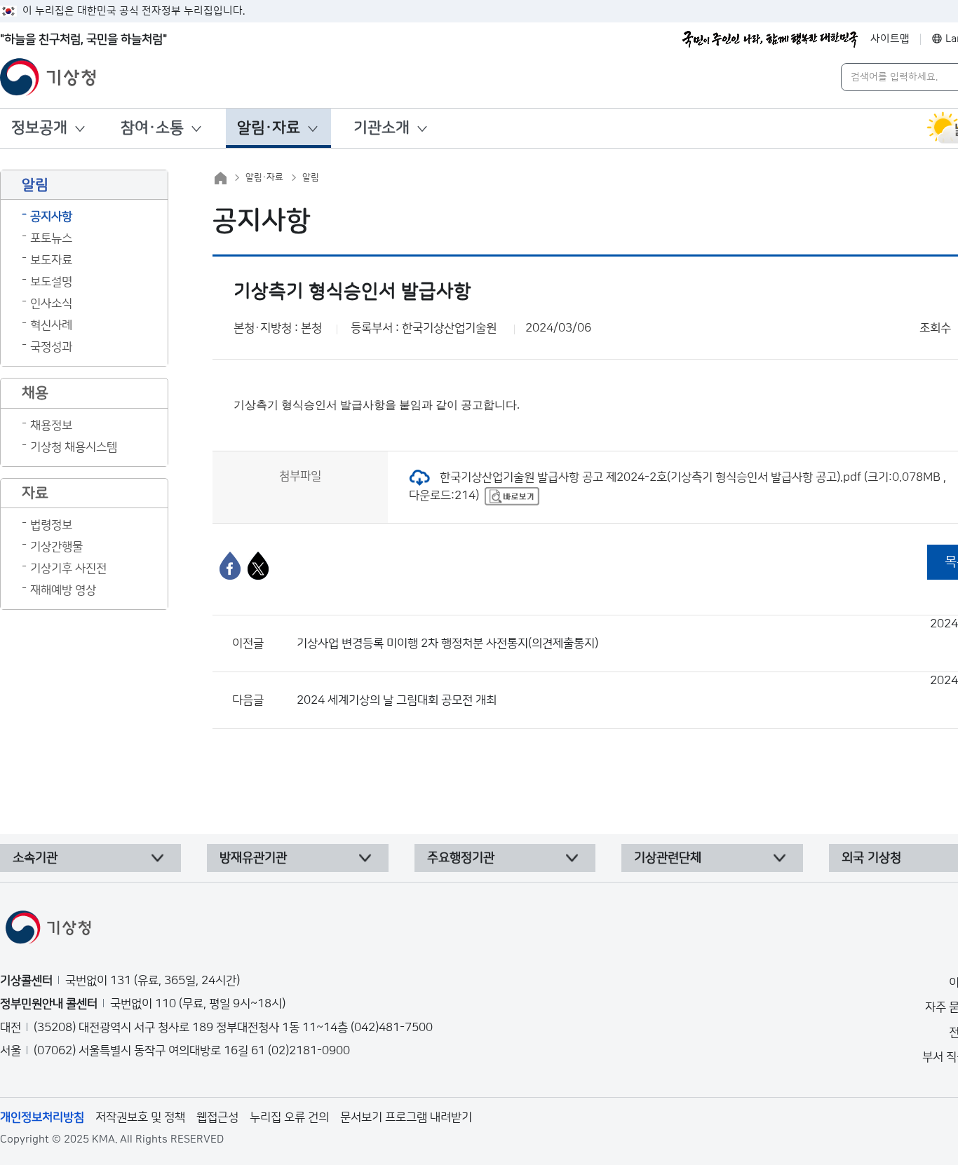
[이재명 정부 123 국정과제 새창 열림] (770, 39)
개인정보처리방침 (42, 1117)
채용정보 (51, 425)
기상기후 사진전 (68, 568)
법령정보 (51, 525)
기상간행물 (56, 546)
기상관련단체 (667, 858)
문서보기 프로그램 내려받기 (406, 1117)
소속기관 (35, 858)
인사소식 (51, 303)
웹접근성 (217, 1117)
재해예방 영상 (63, 590)
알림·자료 (268, 128)
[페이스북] (230, 566)
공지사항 (51, 216)
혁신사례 (51, 325)
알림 (310, 177)
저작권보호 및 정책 (140, 1117)
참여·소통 (152, 128)
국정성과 (51, 347)
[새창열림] (512, 495)
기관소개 (381, 128)
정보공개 (39, 128)
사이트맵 (890, 39)
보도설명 (51, 281)
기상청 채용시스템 (73, 447)
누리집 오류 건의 (289, 1117)
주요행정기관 (460, 858)
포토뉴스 (51, 238)
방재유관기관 (253, 858)
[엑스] (258, 566)
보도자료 (51, 260)
